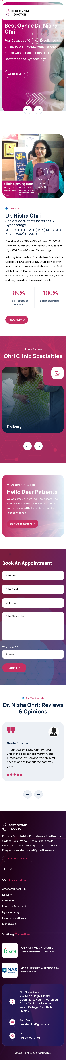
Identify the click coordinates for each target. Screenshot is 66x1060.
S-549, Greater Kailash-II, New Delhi (37, 951)
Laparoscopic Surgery (15, 918)
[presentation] (27, 110)
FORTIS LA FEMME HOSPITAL (37, 948)
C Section (8, 900)
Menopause (9, 924)
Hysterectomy (20, 426)
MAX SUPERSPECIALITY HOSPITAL (40, 968)
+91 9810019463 (29, 1037)
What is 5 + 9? (10, 647)
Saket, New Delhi (28, 971)
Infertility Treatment (14, 906)
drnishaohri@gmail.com (35, 1024)
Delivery (7, 894)
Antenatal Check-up (14, 889)
